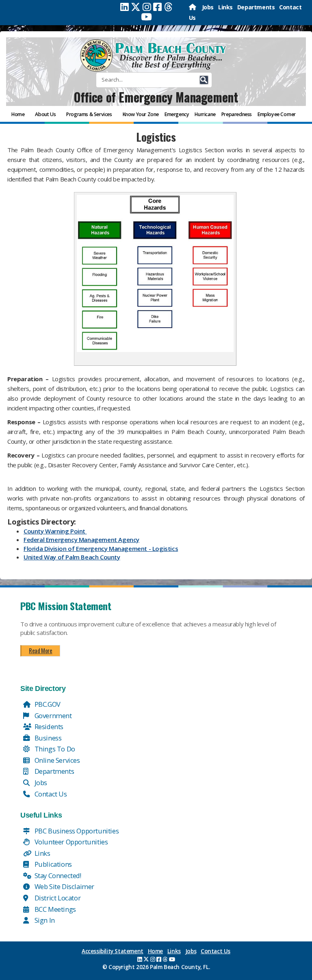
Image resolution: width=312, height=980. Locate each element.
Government (52, 715)
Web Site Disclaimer (63, 886)
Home (155, 951)
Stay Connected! (57, 875)
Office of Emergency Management (156, 97)
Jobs (208, 7)
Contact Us (50, 794)
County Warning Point (55, 531)
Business (47, 738)
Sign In (44, 920)
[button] (204, 80)
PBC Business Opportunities (76, 830)
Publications (52, 864)
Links (225, 7)
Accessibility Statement (112, 951)
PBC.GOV (47, 704)
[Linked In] (124, 6)
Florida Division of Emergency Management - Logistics (101, 548)
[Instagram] (147, 6)
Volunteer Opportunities (70, 841)
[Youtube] (146, 16)
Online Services (56, 760)
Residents (48, 726)
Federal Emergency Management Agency (81, 539)
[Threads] (168, 6)
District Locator (56, 897)
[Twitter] (136, 6)
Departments (256, 7)
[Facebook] (157, 6)
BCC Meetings (54, 909)
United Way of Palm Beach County (72, 557)
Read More (40, 650)
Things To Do (54, 748)
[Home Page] (193, 7)
